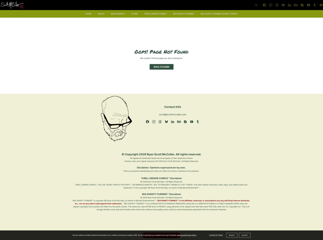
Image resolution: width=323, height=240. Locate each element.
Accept (245, 235)
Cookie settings (216, 235)
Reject (232, 235)
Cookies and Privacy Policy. (187, 235)
